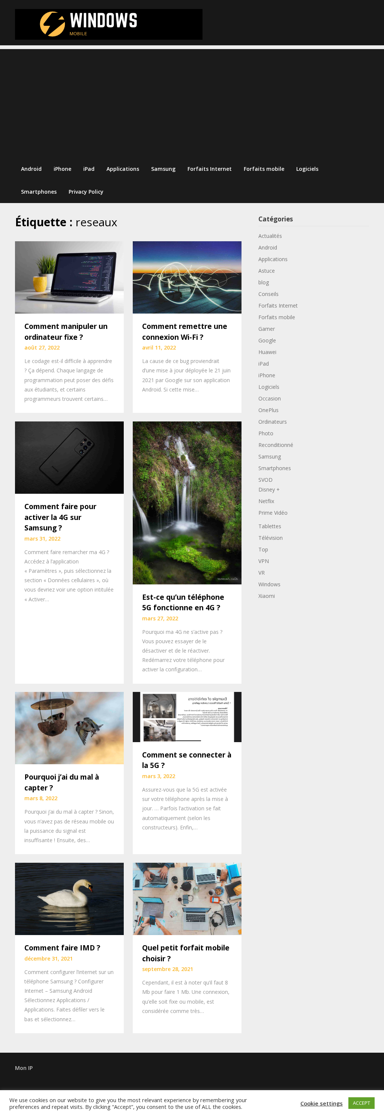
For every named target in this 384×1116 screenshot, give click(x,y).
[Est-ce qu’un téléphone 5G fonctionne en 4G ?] (187, 502)
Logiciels (307, 168)
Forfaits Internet (210, 168)
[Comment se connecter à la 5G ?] (187, 716)
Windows (269, 584)
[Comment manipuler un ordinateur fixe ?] (69, 276)
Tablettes (269, 526)
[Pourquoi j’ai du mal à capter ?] (69, 727)
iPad (88, 168)
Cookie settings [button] (321, 1103)
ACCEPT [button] (361, 1103)
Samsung (163, 168)
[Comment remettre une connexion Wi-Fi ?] (187, 276)
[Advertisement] (192, 101)
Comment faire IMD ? (62, 948)
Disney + (269, 489)
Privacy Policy (86, 191)
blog (263, 282)
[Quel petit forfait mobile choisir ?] (187, 898)
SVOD (265, 479)
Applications (122, 168)
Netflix (266, 501)
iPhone (62, 168)
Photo (265, 433)
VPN (263, 561)
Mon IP (24, 1067)
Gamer (266, 328)
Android (31, 168)
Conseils (268, 293)
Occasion (269, 398)
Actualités (270, 235)
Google (267, 340)
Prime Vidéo (273, 512)
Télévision (270, 537)
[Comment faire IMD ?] (69, 898)
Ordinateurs (272, 421)
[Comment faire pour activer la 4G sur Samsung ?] (69, 456)
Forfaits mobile (264, 168)
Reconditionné (275, 444)
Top (263, 549)
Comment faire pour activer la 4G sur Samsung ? (60, 517)
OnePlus (268, 410)
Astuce (266, 270)
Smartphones (39, 191)
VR (261, 572)
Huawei (267, 352)
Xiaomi (266, 595)
